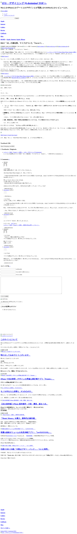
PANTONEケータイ (11, 435)
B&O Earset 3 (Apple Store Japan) (9, 135)
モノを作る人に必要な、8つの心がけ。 (17, 391)
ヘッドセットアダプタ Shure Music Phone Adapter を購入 (61, 52)
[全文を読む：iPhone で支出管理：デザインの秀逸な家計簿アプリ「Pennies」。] (19, 375)
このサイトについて (9, 15)
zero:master (6, 190)
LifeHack (3, 33)
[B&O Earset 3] (5, 56)
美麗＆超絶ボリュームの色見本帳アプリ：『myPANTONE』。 (26, 432)
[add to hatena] (40, 46)
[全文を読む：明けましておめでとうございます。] (11, 351)
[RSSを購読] (4, 11)
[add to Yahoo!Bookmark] (7, 48)
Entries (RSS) (4, 531)
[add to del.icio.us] (50, 46)
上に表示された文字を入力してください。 (12, 301)
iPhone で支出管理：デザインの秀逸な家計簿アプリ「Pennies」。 (28, 379)
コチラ (12, 223)
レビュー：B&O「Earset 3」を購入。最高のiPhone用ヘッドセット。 (22, 225)
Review (3, 30)
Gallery (3, 27)
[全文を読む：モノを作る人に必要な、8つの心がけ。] (12, 387)
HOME (3, 39)
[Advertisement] (12, 321)
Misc (2, 36)
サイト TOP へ (5, 528)
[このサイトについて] (7, 336)
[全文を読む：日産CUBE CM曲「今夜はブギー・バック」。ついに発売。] (17, 445)
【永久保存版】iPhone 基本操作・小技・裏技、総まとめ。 (24, 404)
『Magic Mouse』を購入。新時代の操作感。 (18, 418)
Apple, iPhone (20, 39)
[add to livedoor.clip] (62, 46)
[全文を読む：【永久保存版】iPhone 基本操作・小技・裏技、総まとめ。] (17, 400)
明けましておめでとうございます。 (16, 355)
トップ (5, 13)
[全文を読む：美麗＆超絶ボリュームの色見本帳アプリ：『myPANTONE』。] (18, 428)
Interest (3, 24)
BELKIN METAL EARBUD (19, 77)
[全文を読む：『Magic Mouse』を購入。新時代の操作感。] (13, 414)
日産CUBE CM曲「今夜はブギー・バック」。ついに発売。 (25, 449)
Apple (2, 21)
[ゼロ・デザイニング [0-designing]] (24, 3)
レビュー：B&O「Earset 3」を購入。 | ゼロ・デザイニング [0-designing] (23, 152)
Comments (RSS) (12, 531)
